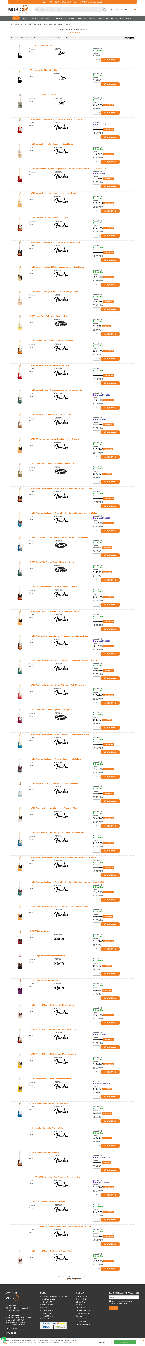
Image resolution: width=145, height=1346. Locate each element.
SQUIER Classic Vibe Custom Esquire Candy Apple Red (50, 710)
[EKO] (62, 55)
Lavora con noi (81, 1307)
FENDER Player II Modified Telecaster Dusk (46, 1202)
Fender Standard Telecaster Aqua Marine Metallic (49, 1103)
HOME (16, 18)
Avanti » (77, 32)
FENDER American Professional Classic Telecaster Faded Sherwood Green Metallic (63, 660)
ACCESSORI (103, 18)
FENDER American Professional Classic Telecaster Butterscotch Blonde (58, 906)
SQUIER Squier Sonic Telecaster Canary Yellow (47, 316)
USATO (128, 18)
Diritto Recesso (47, 1305)
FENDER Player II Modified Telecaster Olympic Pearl (50, 1251)
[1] (97, 60)
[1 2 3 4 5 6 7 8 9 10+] (97, 137)
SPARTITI (92, 18)
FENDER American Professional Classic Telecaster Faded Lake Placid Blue (58, 734)
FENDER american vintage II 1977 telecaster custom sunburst (54, 242)
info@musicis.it (97, 2)
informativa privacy (120, 1303)
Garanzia (45, 1307)
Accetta (125, 1342)
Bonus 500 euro (47, 1316)
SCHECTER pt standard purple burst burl (45, 980)
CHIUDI (143, 1340)
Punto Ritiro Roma (82, 1313)
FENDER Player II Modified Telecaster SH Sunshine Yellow (52, 1054)
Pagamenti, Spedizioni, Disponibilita (54, 1296)
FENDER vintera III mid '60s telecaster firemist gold (49, 414)
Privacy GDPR (47, 1302)
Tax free (79, 1316)
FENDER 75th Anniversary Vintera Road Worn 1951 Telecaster (54, 439)
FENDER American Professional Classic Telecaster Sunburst (53, 587)
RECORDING (57, 18)
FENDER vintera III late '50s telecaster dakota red (49, 365)
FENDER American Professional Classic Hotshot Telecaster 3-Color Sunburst (60, 488)
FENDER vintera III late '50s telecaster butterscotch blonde (53, 193)
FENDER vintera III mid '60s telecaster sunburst (48, 218)
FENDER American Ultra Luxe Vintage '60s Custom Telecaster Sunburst (58, 636)
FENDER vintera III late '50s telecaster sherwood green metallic (55, 390)
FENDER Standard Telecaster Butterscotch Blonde (49, 1079)
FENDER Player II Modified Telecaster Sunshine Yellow (57, 1177)
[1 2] (97, 113)
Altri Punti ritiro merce (15, 1329)
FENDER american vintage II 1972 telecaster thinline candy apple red (57, 119)
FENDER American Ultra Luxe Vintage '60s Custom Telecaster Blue (56, 833)
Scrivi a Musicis (81, 1296)
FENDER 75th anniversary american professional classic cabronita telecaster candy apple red (67, 168)
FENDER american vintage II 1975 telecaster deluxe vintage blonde (56, 267)
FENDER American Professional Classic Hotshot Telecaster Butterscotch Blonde (62, 857)
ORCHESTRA (81, 18)
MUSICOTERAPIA (117, 18)
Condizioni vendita (48, 1299)
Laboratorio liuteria (83, 1324)
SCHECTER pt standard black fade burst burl (46, 956)
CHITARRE (25, 18)
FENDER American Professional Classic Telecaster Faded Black (54, 759)
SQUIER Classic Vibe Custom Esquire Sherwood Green (51, 562)
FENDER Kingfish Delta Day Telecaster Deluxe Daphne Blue (53, 783)
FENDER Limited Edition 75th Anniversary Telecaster (50, 341)
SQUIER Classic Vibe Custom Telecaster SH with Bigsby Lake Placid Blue (58, 537)
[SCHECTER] (59, 941)
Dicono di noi (80, 1302)
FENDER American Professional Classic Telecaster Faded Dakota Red (57, 685)
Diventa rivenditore (83, 1310)
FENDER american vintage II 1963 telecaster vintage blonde (53, 291)
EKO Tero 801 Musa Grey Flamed (42, 95)
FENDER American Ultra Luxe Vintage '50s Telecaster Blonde (53, 611)
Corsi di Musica (81, 1319)
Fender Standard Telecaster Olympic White (46, 1128)
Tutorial (79, 1305)
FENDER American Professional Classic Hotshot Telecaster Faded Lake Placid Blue (62, 513)
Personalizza (100, 1342)
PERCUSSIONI (44, 18)
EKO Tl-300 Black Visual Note (40, 45)
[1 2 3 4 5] (97, 162)
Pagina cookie (46, 1313)
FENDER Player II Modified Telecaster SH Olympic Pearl (51, 1005)
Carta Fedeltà (81, 1321)
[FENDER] (61, 129)
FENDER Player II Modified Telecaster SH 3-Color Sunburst (53, 1029)
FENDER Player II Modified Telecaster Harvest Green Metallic (66, 1226)
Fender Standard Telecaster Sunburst (44, 1152)
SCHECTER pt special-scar (39, 931)
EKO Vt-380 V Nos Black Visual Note (43, 70)
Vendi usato (46, 1319)
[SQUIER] (60, 326)
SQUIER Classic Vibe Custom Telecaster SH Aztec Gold (51, 464)
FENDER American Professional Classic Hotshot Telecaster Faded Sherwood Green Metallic (66, 882)
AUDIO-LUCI (69, 18)
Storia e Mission (81, 1299)
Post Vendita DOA (48, 1310)
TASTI (34, 18)
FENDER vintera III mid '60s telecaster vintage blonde (50, 144)
